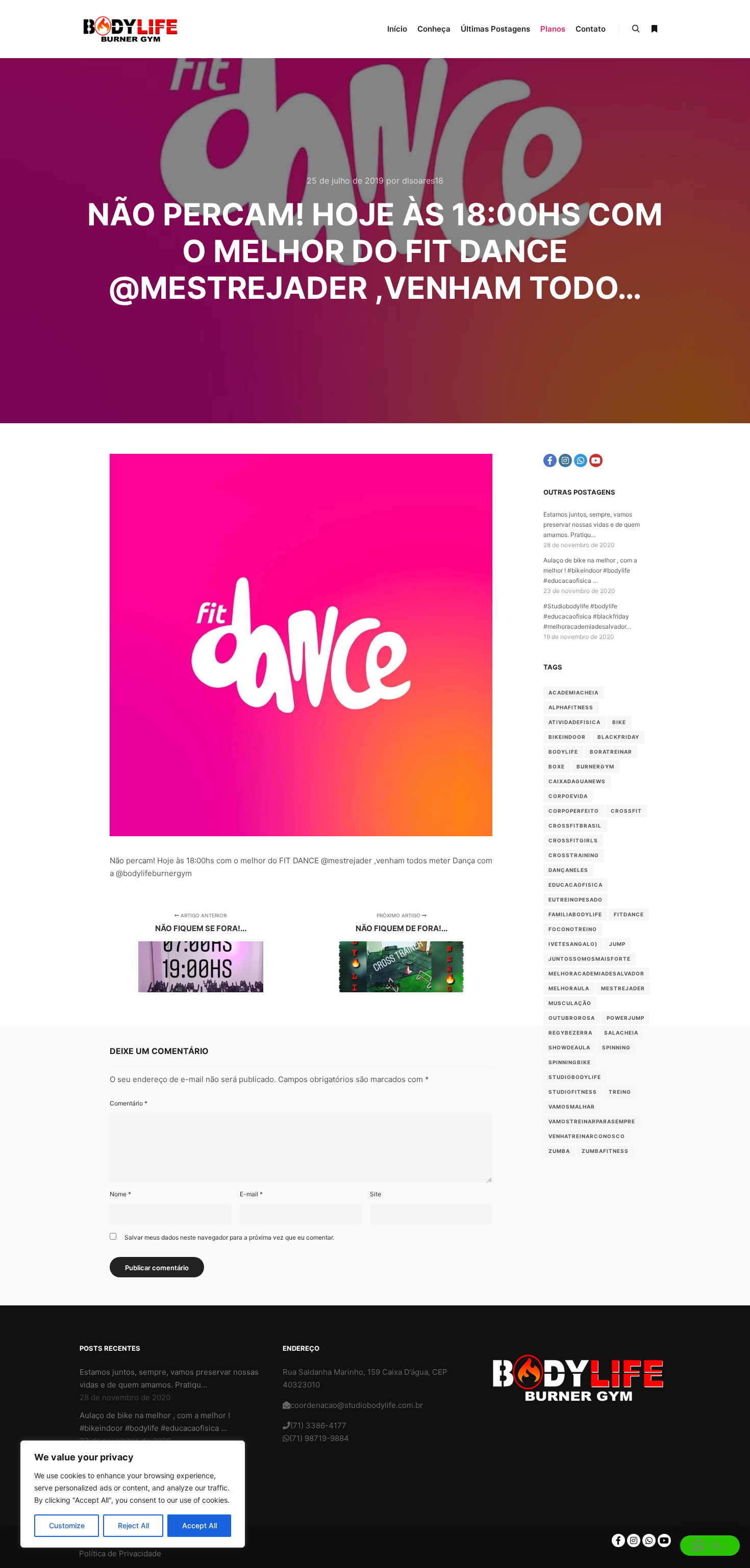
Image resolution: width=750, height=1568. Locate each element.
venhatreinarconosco (586, 1136)
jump (617, 944)
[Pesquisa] (636, 29)
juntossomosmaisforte (589, 959)
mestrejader (623, 988)
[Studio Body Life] (130, 29)
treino (620, 1092)
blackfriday (618, 737)
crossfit (626, 811)
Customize (67, 1525)
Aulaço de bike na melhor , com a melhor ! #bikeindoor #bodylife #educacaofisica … (590, 570)
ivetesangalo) (572, 944)
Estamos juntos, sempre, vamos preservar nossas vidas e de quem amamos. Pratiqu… (591, 524)
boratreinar (611, 752)
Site (375, 1194)
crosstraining (573, 855)
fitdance (629, 914)
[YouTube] (596, 460)
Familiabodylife (575, 914)
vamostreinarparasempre (591, 1121)
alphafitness (570, 707)
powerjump (625, 1018)
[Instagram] (565, 460)
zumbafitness (605, 1151)
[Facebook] (550, 460)
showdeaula (569, 1047)
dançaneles (568, 870)
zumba (559, 1151)
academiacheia (573, 692)
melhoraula (568, 988)
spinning (616, 1047)
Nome (120, 1194)
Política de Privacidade (120, 1553)
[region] (132, 1494)
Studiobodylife (574, 1077)
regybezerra (570, 1033)
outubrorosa (571, 1018)
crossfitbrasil (575, 825)
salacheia (621, 1033)
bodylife (563, 752)
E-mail (251, 1194)
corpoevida (568, 796)
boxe (556, 766)
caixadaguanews (577, 781)
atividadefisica (574, 722)
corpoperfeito (573, 811)
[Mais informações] (654, 29)
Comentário (128, 1103)
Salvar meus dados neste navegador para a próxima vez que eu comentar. (229, 1237)
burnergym (595, 766)
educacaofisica (575, 885)
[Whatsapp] (580, 460)
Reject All (133, 1525)
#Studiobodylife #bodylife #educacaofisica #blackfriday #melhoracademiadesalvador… (587, 616)
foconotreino (572, 929)
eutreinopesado (575, 899)
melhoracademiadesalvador (596, 973)
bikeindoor (567, 737)
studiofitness (572, 1092)
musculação (569, 1003)
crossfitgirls (573, 840)
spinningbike (569, 1062)
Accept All (199, 1525)
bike (619, 722)
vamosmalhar (571, 1106)
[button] (710, 1545)
